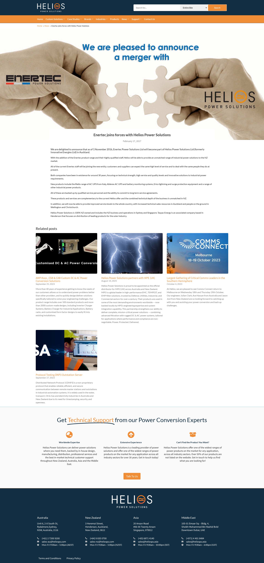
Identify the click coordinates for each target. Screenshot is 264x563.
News (47, 25)
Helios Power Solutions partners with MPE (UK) (128, 278)
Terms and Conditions (49, 558)
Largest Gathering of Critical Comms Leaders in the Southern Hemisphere (196, 279)
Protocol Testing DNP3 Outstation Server (59, 374)
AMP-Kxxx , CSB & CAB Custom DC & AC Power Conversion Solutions (61, 279)
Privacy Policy (74, 558)
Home (39, 25)
